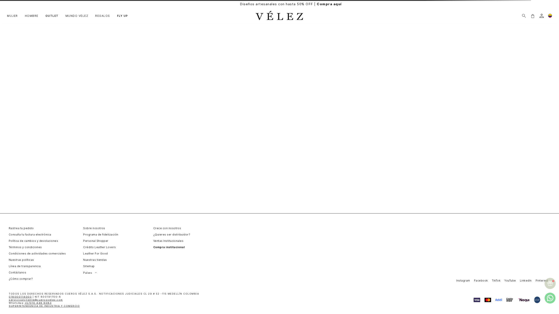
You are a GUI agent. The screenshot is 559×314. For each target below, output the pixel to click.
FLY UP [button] (122, 15)
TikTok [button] (496, 280)
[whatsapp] (550, 298)
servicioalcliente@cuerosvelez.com (36, 299)
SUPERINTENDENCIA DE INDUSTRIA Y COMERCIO (44, 305)
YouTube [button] (510, 280)
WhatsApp (30, 302)
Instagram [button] (463, 280)
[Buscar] (524, 16)
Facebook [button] (481, 280)
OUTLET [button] (52, 15)
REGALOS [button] (102, 15)
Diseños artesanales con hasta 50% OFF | (279, 4)
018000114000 (20, 296)
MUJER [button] (12, 15)
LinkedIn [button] (526, 280)
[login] (542, 16)
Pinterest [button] (542, 280)
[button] (532, 16)
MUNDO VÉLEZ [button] (77, 15)
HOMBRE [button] (31, 15)
